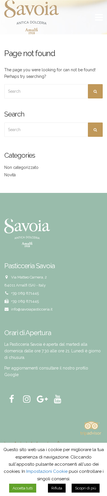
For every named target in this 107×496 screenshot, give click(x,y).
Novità (10, 175)
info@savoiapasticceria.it (32, 309)
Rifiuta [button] (56, 488)
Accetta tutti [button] (23, 488)
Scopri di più (85, 488)
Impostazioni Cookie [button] (47, 471)
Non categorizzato (21, 167)
